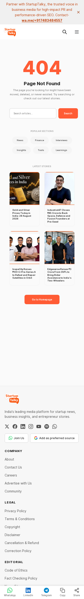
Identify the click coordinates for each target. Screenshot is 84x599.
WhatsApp (10, 595)
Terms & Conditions (20, 519)
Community (13, 491)
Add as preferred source (57, 438)
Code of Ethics (16, 570)
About (9, 459)
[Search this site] (65, 32)
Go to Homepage (42, 299)
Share (76, 595)
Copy (63, 595)
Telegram (46, 595)
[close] (78, 12)
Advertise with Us (18, 483)
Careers (11, 475)
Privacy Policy (15, 511)
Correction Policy (18, 551)
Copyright (12, 527)
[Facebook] (15, 426)
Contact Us (13, 467)
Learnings (61, 150)
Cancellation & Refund (22, 543)
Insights (21, 150)
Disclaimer (12, 535)
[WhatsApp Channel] (54, 426)
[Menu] (77, 32)
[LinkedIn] (23, 426)
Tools (41, 150)
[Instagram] (30, 426)
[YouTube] (38, 426)
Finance (39, 140)
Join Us (19, 438)
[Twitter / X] (7, 426)
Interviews (61, 140)
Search (68, 113)
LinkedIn (28, 595)
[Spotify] (46, 426)
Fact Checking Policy (21, 578)
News (20, 140)
